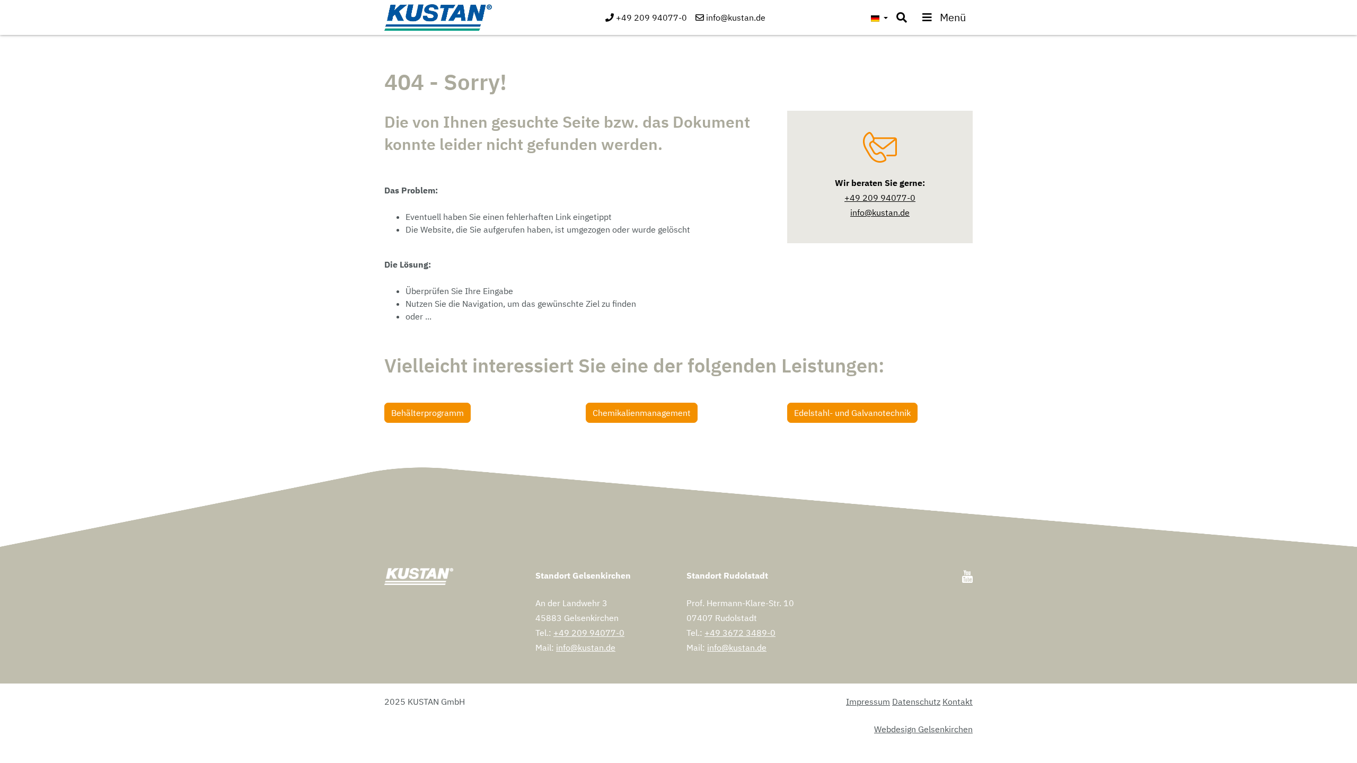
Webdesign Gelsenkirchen (923, 729)
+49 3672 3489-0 (740, 632)
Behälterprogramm (427, 412)
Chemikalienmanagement (642, 412)
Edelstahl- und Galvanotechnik (852, 412)
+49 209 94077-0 (588, 632)
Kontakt (957, 701)
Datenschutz (916, 701)
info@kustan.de (585, 647)
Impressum (868, 701)
